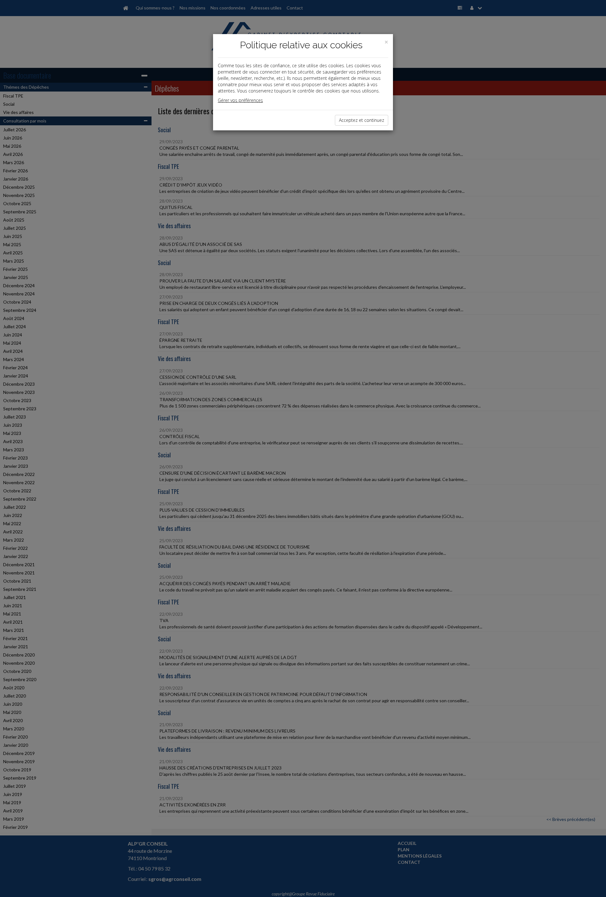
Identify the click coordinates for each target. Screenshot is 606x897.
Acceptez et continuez (361, 120)
